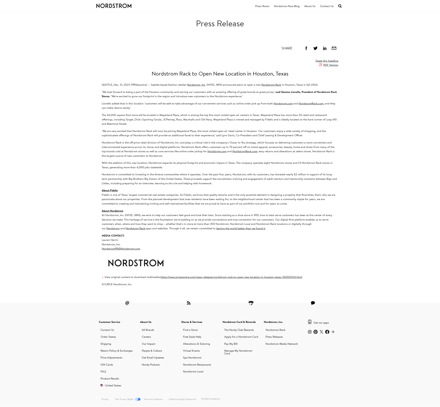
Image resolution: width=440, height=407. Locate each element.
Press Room (262, 6)
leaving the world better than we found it (240, 228)
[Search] (340, 6)
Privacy (105, 399)
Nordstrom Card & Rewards (239, 322)
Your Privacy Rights (124, 399)
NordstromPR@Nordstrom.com (121, 248)
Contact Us (327, 6)
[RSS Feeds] (189, 303)
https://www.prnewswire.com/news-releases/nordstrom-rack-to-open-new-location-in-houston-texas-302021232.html (231, 277)
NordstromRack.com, (311, 103)
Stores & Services (191, 322)
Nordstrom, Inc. (273, 322)
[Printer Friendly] (251, 303)
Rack (135, 228)
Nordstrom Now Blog (287, 6)
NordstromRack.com (244, 151)
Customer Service (109, 322)
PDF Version (330, 65)
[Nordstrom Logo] (121, 5)
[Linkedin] (324, 48)
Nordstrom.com (283, 103)
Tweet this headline (326, 61)
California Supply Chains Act (182, 399)
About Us (309, 6)
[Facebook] (306, 48)
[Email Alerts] (127, 303)
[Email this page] (334, 48)
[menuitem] (262, 6)
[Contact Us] (313, 303)
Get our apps (321, 322)
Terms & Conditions (153, 399)
